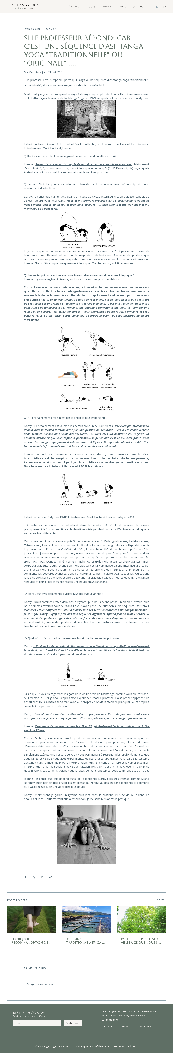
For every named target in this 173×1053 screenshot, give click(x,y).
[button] (74, 6)
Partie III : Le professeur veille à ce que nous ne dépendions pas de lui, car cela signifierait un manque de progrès (141, 940)
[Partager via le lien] (50, 877)
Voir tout (161, 899)
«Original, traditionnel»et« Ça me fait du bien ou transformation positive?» (86, 940)
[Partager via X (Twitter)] (33, 877)
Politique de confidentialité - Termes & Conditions (107, 1046)
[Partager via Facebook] (25, 877)
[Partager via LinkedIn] (42, 877)
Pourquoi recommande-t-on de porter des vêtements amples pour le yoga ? (29, 940)
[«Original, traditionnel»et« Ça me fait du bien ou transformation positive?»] (86, 919)
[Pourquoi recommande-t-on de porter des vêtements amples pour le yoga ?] (31, 919)
